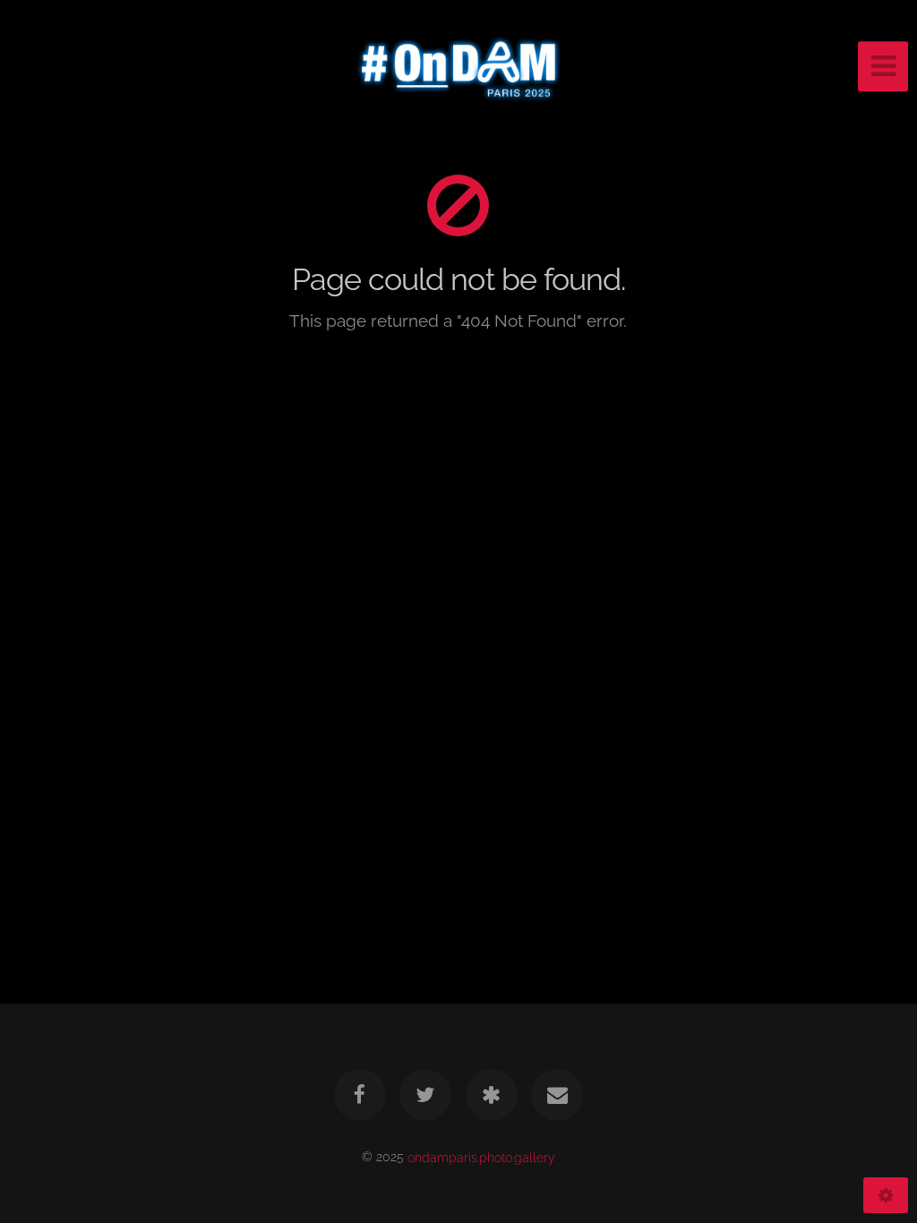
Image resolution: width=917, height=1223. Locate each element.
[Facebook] (360, 1095)
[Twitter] (425, 1095)
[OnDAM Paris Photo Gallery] (492, 1095)
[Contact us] (557, 1095)
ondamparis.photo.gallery (481, 1156)
